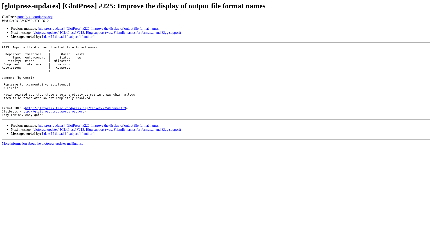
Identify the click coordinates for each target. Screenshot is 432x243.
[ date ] (47, 36)
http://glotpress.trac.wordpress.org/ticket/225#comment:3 (75, 108)
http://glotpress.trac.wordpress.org (53, 111)
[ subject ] (74, 36)
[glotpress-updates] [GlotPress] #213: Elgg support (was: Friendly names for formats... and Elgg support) (106, 32)
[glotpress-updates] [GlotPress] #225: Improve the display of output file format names (98, 28)
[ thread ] (59, 36)
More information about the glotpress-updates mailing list (42, 143)
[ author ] (87, 36)
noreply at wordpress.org (35, 17)
